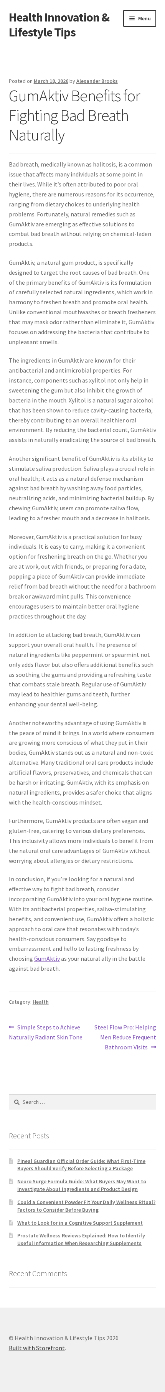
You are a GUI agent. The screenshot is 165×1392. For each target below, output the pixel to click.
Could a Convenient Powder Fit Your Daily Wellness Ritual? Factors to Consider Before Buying (86, 1206)
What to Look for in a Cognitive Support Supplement (80, 1222)
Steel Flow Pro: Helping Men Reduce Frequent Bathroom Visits (125, 1037)
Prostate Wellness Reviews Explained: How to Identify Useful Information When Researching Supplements (81, 1239)
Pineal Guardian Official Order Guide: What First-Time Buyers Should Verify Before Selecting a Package (81, 1165)
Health (41, 1001)
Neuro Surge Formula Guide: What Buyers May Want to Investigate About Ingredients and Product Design (81, 1185)
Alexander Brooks (97, 81)
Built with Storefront (37, 1348)
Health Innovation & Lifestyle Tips (59, 25)
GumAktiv (47, 958)
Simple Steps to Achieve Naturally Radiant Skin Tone (45, 1032)
